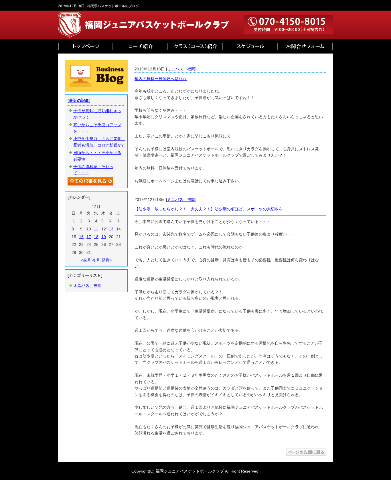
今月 (96, 260)
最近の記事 (79, 100)
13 (111, 229)
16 (81, 236)
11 (96, 229)
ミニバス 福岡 (181, 69)
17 (88, 236)
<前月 (86, 260)
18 (96, 236)
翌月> (106, 260)
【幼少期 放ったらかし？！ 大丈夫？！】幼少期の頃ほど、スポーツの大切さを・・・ (215, 209)
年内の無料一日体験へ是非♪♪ (161, 78)
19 (103, 236)
